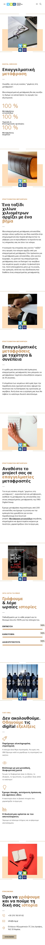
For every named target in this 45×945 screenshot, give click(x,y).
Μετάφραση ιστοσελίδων (21, 518)
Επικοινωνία (9, 937)
